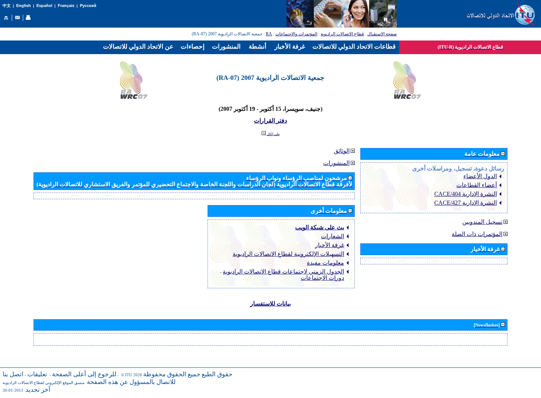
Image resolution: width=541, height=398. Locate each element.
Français (66, 5)
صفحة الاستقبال (382, 33)
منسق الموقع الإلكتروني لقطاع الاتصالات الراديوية (44, 383)
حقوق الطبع (217, 374)
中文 (7, 6)
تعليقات (37, 374)
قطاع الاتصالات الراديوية (342, 33)
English (23, 5)
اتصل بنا (13, 374)
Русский (88, 5)
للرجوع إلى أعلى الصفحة (84, 374)
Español (44, 5)
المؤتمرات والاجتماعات (296, 33)
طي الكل (273, 134)
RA (269, 33)
